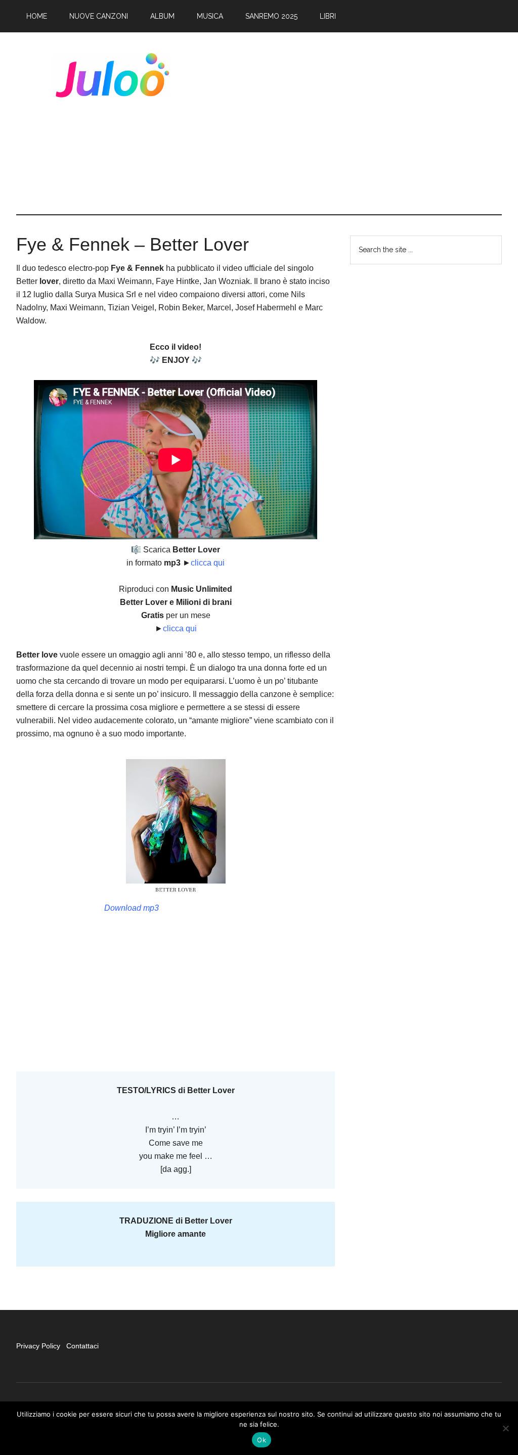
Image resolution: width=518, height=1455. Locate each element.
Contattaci (82, 1346)
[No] (505, 1428)
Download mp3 (131, 908)
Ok (261, 1440)
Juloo (112, 75)
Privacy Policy (39, 1346)
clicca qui (208, 562)
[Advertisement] (357, 123)
